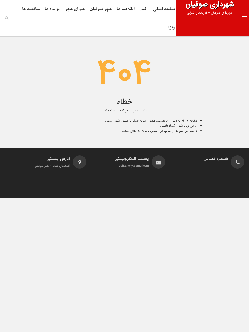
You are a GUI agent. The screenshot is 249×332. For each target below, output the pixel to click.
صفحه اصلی (164, 9)
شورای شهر (75, 9)
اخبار (144, 9)
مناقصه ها (31, 9)
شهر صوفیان (101, 9)
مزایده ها (52, 9)
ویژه (171, 27)
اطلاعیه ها (126, 9)
